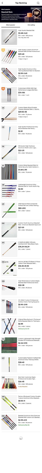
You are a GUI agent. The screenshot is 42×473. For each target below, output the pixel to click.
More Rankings (35, 8)
